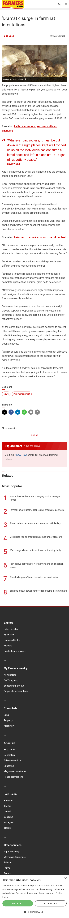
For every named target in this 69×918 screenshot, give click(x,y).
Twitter (7, 806)
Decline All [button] (50, 903)
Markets (8, 645)
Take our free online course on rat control (39, 237)
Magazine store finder (15, 771)
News (6, 394)
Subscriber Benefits (14, 685)
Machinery (9, 726)
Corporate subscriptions (16, 691)
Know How (21, 455)
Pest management (21, 394)
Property (8, 720)
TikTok (7, 828)
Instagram (9, 822)
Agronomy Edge (12, 851)
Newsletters (10, 675)
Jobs (6, 715)
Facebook (9, 800)
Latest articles (11, 629)
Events (7, 873)
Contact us (9, 755)
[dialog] (34, 896)
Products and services (15, 651)
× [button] (65, 878)
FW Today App (11, 680)
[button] (34, 912)
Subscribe (9, 766)
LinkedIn (8, 811)
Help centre (9, 749)
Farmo (7, 868)
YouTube (8, 817)
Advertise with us (12, 760)
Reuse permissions (13, 777)
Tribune (8, 862)
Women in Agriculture (15, 857)
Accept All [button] (18, 903)
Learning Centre (12, 640)
